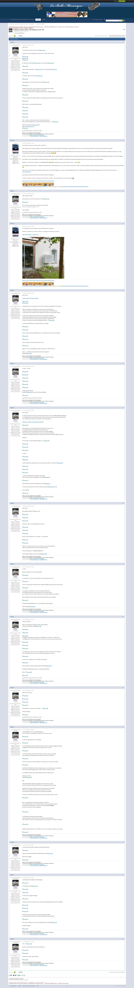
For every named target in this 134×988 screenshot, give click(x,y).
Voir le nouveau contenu (97, 19)
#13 (123, 842)
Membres (44, 19)
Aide (37, 985)
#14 (123, 874)
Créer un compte (122, 1)
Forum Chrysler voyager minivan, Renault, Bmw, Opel (18, 982)
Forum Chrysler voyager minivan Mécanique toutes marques (22, 19)
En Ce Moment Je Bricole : (40, 982)
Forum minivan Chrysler (49, 180)
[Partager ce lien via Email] (20, 975)
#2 (123, 140)
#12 (123, 727)
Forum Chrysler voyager (40, 180)
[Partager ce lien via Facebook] (11, 975)
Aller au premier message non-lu (101, 35)
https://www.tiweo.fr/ (26, 171)
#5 (123, 290)
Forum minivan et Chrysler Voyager (29, 180)
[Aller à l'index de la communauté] (67, 7)
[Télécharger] (24, 975)
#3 (123, 190)
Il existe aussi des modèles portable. (30, 298)
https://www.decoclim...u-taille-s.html (30, 234)
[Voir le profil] (15, 50)
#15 (123, 938)
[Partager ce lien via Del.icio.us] (15, 975)
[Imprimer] (22, 975)
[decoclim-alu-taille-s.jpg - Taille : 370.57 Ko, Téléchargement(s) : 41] (43, 257)
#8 (123, 503)
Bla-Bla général (31, 982)
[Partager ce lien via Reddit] (17, 975)
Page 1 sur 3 (11, 972)
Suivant (20, 35)
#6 (123, 363)
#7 (123, 407)
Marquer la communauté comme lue (29, 985)
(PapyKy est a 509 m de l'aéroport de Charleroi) (32, 421)
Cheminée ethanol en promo (27, 186)
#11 (123, 687)
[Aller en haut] (67, 986)
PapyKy (19, 31)
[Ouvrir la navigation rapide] (105, 20)
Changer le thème (13, 985)
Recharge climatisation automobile (40, 186)
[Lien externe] (42, 50)
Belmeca (12, 140)
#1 (123, 42)
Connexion (115, 1)
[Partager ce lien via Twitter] (9, 975)
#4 (123, 223)
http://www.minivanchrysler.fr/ (82, 186)
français (19, 985)
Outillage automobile (73, 186)
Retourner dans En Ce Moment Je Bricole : (117, 972)
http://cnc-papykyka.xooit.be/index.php (37, 216)
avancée (124, 20)
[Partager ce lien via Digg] (13, 975)
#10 (123, 616)
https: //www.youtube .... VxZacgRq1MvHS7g (38, 136)
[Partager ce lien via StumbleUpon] (19, 975)
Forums (38, 19)
